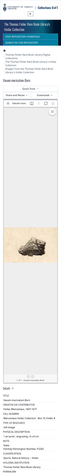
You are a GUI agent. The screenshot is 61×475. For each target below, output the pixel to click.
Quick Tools (28, 88)
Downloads (43, 95)
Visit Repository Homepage (22, 36)
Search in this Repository (21, 42)
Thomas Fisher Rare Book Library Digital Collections (27, 56)
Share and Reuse (15, 95)
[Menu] (30, 13)
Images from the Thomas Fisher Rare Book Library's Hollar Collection (29, 70)
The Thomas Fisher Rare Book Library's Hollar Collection (30, 63)
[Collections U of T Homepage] (4, 50)
